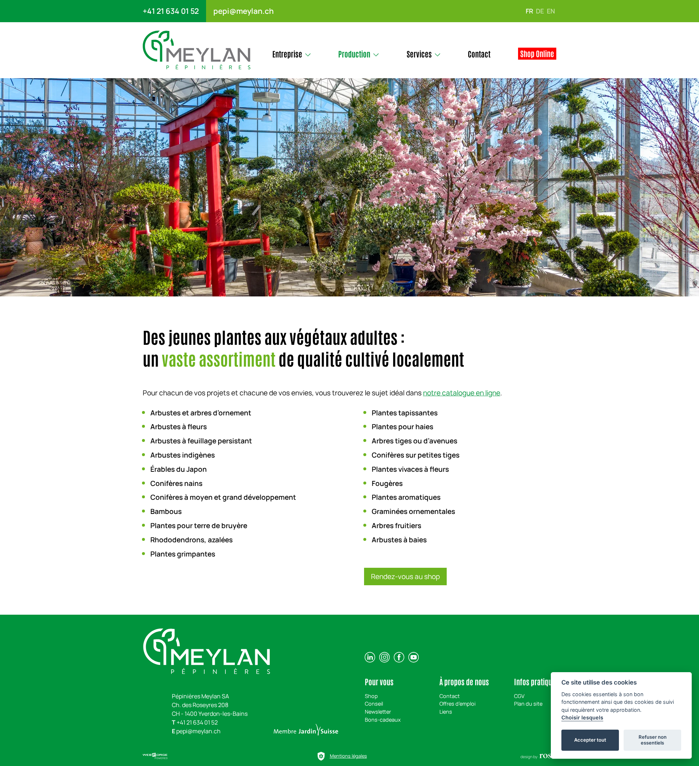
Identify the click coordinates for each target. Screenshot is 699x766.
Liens (445, 711)
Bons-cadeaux (383, 719)
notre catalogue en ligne (461, 393)
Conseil (374, 703)
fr (529, 11)
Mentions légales (348, 756)
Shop (371, 696)
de (540, 11)
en (551, 11)
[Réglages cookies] (321, 756)
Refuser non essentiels (653, 740)
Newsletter (378, 711)
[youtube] (413, 657)
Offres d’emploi (457, 703)
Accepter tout (590, 740)
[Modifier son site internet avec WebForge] (155, 756)
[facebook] (399, 657)
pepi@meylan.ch (243, 11)
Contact (449, 696)
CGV (519, 696)
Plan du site (528, 703)
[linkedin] (370, 657)
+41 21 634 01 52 (171, 11)
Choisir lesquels (582, 717)
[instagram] (384, 657)
